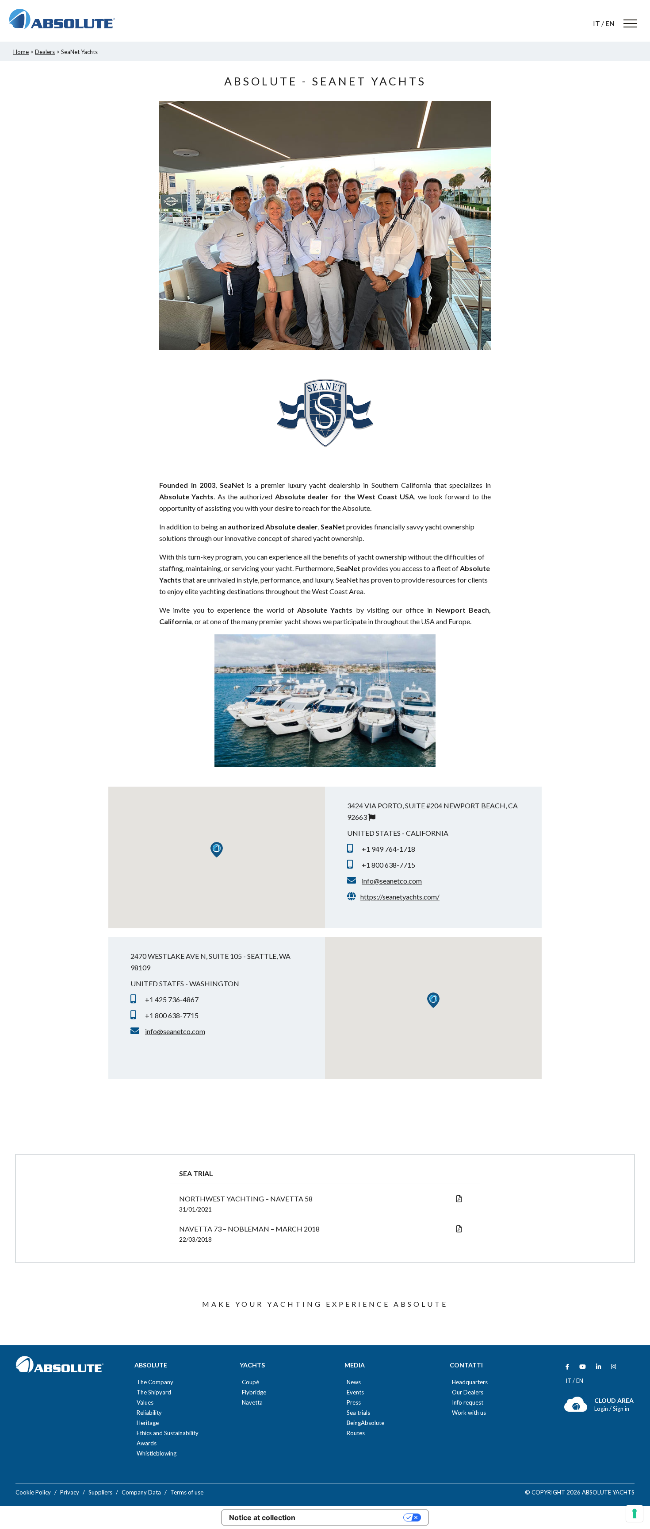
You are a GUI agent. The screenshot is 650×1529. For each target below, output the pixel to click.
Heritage (148, 1423)
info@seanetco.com (392, 880)
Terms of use (186, 1492)
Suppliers (100, 1492)
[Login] (576, 1409)
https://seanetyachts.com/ (400, 896)
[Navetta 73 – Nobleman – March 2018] (459, 1228)
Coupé (250, 1382)
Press (354, 1402)
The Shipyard (154, 1392)
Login (601, 1408)
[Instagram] (613, 1366)
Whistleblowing (156, 1453)
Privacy (69, 1492)
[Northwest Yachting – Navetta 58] (459, 1198)
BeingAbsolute (365, 1423)
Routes (356, 1433)
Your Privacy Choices (354, 1517)
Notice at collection (262, 1517)
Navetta (252, 1402)
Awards (147, 1443)
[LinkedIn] (598, 1366)
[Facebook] (567, 1366)
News (354, 1382)
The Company (155, 1382)
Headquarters (470, 1382)
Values (145, 1402)
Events (355, 1392)
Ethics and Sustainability (168, 1433)
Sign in (621, 1408)
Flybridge (254, 1392)
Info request (467, 1402)
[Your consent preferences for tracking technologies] (634, 1513)
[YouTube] (582, 1366)
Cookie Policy (33, 1492)
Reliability (149, 1413)
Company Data (141, 1492)
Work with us (469, 1413)
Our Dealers (467, 1392)
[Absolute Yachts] (62, 19)
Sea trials (358, 1413)
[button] (216, 849)
